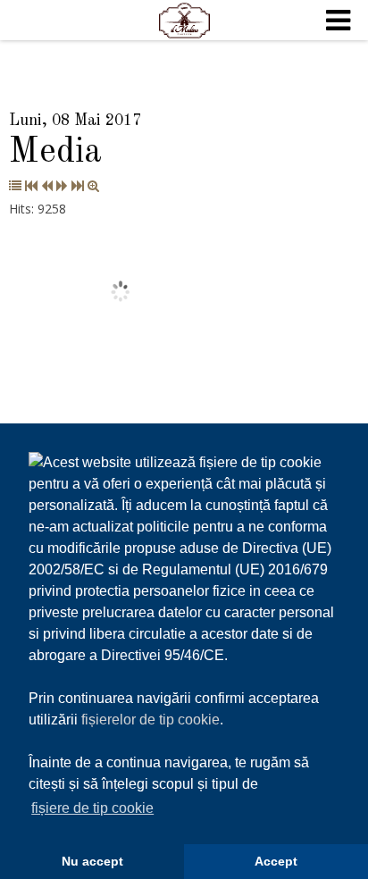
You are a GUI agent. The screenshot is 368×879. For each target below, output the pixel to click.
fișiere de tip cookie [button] (92, 808)
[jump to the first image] (31, 185)
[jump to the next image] (62, 185)
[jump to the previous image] (47, 185)
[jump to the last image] (77, 185)
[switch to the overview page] (15, 185)
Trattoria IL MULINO (184, 20)
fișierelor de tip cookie (150, 719)
